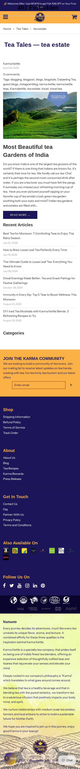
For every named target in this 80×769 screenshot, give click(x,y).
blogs (39, 79)
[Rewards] (10, 759)
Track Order (10, 433)
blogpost (28, 79)
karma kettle (47, 84)
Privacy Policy (12, 520)
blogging (16, 79)
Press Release (12, 479)
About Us (9, 458)
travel (45, 89)
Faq (5, 509)
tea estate (33, 89)
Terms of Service (14, 427)
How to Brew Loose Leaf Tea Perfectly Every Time (35, 250)
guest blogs (10, 84)
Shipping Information (16, 417)
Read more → (20, 214)
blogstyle (50, 79)
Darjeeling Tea (66, 79)
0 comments (11, 74)
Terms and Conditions (17, 525)
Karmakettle (18, 89)
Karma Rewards (13, 474)
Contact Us (10, 504)
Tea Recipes (11, 468)
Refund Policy (12, 422)
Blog (6, 463)
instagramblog (28, 84)
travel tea (56, 89)
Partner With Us (13, 514)
